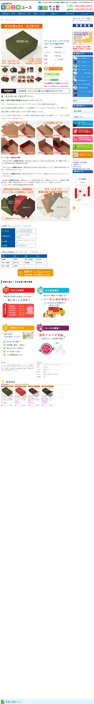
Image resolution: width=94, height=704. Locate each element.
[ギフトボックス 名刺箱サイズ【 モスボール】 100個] (7, 392)
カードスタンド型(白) (84, 76)
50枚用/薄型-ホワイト (84, 80)
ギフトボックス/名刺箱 (84, 91)
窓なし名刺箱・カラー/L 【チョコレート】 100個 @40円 (33, 400)
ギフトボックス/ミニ (84, 95)
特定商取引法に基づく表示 (81, 169)
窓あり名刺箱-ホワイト (84, 65)
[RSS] (74, 208)
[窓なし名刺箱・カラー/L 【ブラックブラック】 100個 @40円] (48, 392)
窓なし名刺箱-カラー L (84, 62)
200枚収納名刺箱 (83, 88)
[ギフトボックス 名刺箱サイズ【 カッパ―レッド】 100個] (21, 392)
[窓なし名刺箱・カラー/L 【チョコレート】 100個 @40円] (34, 392)
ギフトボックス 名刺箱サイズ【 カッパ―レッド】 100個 (20, 400)
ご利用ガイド (77, 164)
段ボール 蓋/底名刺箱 (84, 84)
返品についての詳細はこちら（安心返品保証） (56, 86)
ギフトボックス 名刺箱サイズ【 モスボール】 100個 (6, 400)
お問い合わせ (77, 166)
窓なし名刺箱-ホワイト (84, 58)
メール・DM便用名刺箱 (85, 73)
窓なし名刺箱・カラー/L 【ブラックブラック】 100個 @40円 (47, 400)
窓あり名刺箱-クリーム (84, 69)
